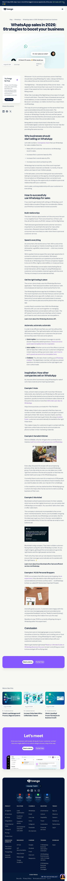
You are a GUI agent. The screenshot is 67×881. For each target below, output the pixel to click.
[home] (8, 9)
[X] (35, 791)
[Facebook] (28, 791)
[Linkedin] (32, 791)
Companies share (44, 143)
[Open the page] (33, 3)
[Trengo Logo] (33, 781)
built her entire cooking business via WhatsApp (46, 442)
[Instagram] (39, 791)
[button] (62, 9)
